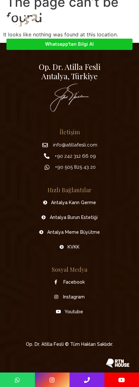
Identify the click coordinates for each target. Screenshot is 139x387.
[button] (128, 20)
